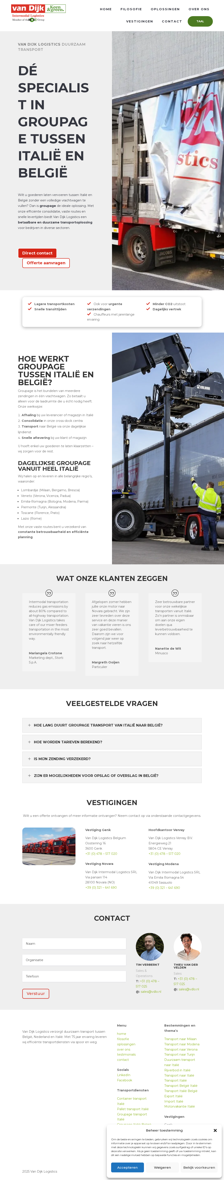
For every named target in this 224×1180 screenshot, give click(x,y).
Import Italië (173, 1101)
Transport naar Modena (182, 1044)
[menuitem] (106, 9)
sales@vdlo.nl (151, 992)
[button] (215, 1130)
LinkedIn (123, 1075)
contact (123, 1060)
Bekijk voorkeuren (199, 1167)
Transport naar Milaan (180, 1039)
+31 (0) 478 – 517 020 (101, 854)
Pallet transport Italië (133, 1109)
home (121, 1034)
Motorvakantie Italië (179, 1106)
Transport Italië (175, 1080)
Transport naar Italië (179, 1075)
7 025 (143, 986)
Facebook (124, 1080)
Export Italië (173, 1096)
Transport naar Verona (181, 1049)
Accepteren (127, 1167)
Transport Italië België (181, 1091)
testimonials (126, 1054)
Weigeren (162, 1167)
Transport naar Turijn (179, 1054)
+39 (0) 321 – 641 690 (101, 888)
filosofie (123, 1039)
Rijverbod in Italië (177, 1070)
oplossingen (126, 1044)
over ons (123, 1049)
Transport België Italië (181, 1086)
